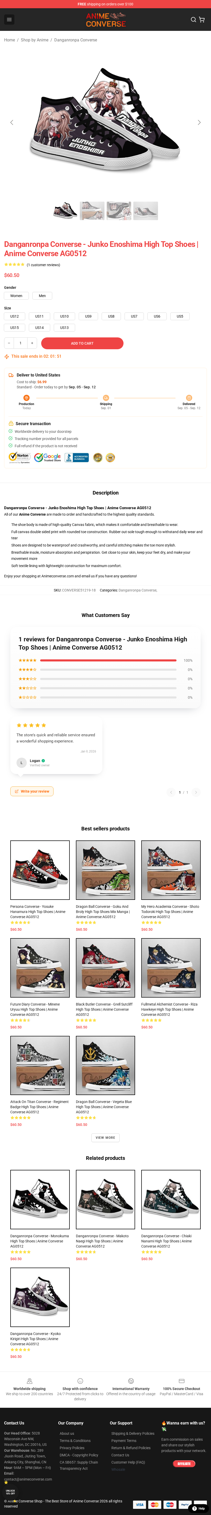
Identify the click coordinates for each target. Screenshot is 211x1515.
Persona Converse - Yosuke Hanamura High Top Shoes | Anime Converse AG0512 (37, 911)
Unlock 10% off (10, 1492)
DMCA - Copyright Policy (79, 1455)
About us (67, 1433)
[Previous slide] (12, 122)
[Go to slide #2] (92, 211)
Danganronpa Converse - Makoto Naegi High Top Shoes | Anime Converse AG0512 (102, 1241)
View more (106, 1138)
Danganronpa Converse (75, 40)
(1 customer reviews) (43, 265)
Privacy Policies (72, 1448)
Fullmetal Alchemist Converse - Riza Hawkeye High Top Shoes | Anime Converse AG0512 (169, 1009)
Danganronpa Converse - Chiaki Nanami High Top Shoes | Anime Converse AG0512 (166, 1241)
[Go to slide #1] (65, 211)
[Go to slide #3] (119, 211)
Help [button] (202, 1508)
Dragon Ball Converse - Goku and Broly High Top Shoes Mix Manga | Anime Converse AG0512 (103, 911)
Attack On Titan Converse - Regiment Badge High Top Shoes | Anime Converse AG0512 (39, 1107)
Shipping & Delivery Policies (132, 1433)
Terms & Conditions (75, 1441)
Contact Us (120, 1455)
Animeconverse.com (57, 576)
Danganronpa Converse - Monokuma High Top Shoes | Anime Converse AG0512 (39, 1241)
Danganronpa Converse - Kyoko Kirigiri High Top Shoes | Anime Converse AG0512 (35, 1339)
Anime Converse (32, 514)
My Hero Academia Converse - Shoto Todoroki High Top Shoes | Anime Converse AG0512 (170, 911)
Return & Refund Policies (131, 1448)
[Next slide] (199, 122)
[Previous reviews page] (171, 792)
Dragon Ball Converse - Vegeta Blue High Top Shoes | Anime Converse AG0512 (104, 1107)
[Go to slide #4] (145, 211)
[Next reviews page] (196, 792)
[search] (193, 19)
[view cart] (202, 19)
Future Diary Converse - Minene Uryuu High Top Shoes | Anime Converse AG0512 (35, 1009)
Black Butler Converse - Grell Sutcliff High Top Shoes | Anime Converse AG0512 (104, 1009)
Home (9, 40)
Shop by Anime (34, 40)
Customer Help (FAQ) (128, 1462)
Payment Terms (123, 1441)
